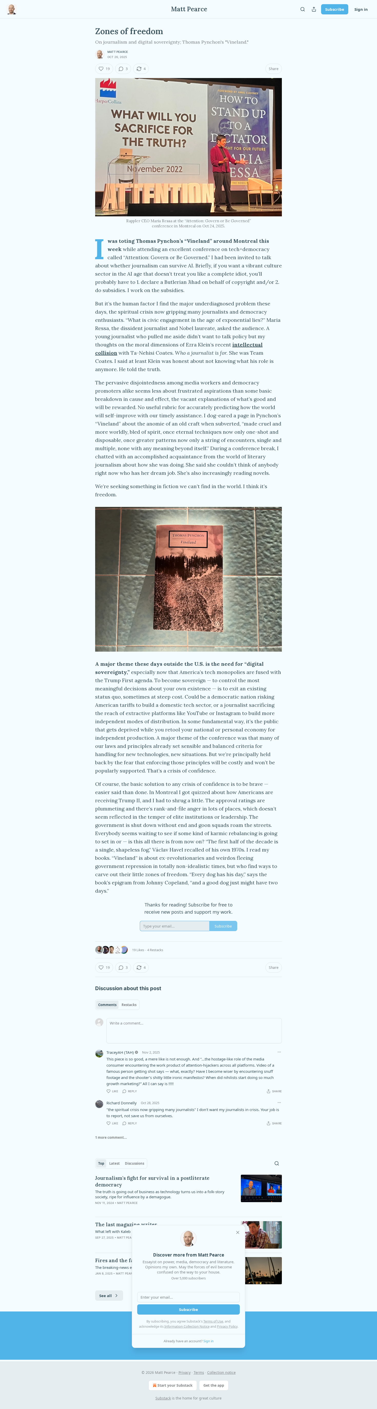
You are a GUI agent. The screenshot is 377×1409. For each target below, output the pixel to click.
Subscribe (334, 9)
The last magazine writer (126, 1224)
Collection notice (221, 1372)
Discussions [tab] (134, 1163)
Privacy (184, 1372)
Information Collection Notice (187, 1326)
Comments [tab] (107, 1004)
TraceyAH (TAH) (120, 1052)
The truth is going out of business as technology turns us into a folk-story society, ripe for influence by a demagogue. (159, 1194)
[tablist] (117, 1005)
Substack (163, 1398)
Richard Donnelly (121, 1102)
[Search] (302, 9)
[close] (238, 1232)
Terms (199, 1372)
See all (105, 1295)
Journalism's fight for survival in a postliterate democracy (152, 1181)
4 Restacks (155, 950)
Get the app (213, 1385)
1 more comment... (111, 1137)
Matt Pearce (117, 52)
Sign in (361, 9)
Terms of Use (213, 1321)
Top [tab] (101, 1163)
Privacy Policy (227, 1326)
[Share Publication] (314, 9)
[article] (188, 1194)
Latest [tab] (114, 1163)
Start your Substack (175, 1385)
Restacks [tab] (129, 1004)
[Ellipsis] (279, 1052)
